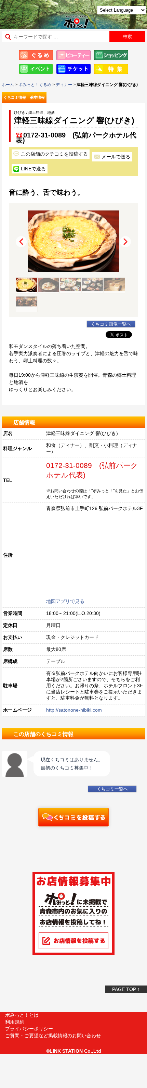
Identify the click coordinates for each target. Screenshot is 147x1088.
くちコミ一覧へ (112, 789)
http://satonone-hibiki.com (74, 710)
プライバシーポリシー (29, 1028)
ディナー (64, 84)
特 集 (111, 69)
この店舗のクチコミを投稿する (54, 154)
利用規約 (14, 1022)
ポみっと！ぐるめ (34, 84)
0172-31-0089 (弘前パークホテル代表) (76, 135)
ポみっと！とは (22, 1015)
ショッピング (111, 55)
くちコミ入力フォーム (73, 817)
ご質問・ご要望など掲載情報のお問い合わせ (53, 1035)
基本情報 (37, 97)
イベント (36, 69)
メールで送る (116, 156)
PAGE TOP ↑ (126, 989)
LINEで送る (33, 168)
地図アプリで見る (65, 601)
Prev (21, 241)
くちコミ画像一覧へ (111, 324)
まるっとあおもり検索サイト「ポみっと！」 (22, 12)
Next (125, 241)
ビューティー (73, 55)
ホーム (8, 84)
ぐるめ (36, 55)
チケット (73, 69)
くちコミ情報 (14, 97)
